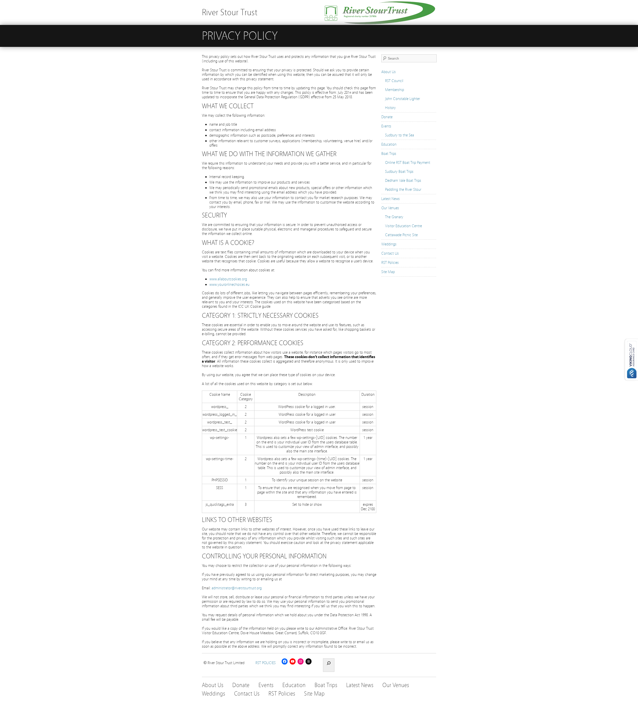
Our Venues (390, 208)
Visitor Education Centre (403, 226)
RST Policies (390, 262)
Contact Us (390, 253)
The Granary (394, 217)
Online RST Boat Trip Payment (407, 162)
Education (389, 144)
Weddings (389, 244)
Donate (387, 117)
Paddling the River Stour (403, 189)
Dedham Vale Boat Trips (403, 180)
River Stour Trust (229, 12)
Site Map (388, 272)
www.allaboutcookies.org (228, 279)
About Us (388, 72)
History (390, 107)
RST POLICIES (265, 663)
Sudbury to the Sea (399, 135)
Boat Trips (388, 153)
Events (386, 126)
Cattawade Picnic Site (401, 235)
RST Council (394, 81)
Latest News (390, 199)
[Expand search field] (328, 665)
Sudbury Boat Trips (399, 171)
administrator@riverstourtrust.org (237, 588)
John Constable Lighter (402, 99)
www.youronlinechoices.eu (229, 284)
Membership (394, 90)
